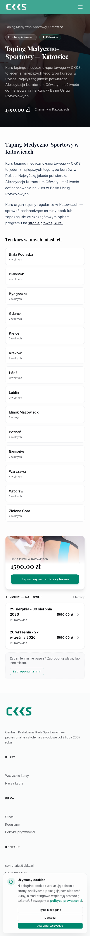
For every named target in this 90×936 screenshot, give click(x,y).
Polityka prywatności (20, 832)
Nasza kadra (14, 783)
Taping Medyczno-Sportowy (26, 27)
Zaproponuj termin (27, 671)
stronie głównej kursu (45, 223)
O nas (9, 817)
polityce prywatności (66, 900)
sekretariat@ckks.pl (19, 865)
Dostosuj (50, 917)
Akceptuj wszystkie (50, 925)
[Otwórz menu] (80, 7)
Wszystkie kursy (17, 775)
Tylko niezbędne (50, 909)
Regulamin (12, 824)
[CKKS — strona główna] (45, 711)
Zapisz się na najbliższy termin (45, 579)
